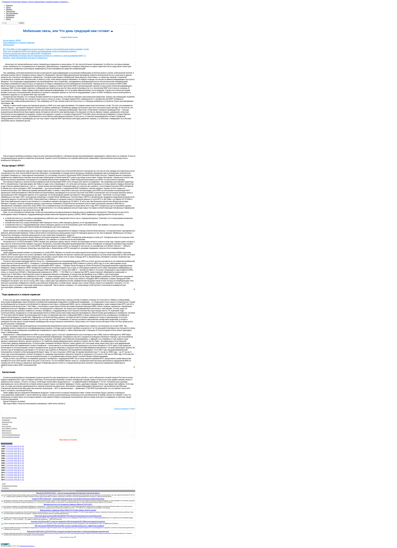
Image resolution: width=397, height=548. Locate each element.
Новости (9, 5)
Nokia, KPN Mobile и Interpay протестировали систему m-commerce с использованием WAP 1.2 (44, 56)
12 (23, 446)
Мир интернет (6, 430)
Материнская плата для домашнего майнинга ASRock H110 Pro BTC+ (68, 504)
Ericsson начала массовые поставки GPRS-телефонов (27, 53)
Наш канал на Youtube (68, 440)
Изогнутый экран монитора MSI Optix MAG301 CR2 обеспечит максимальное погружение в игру (68, 516)
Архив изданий (6, 444)
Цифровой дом (7, 422)
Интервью (10, 17)
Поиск (22, 23)
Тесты (8, 7)
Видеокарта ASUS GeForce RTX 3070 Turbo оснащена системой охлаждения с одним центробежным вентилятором (68, 531)
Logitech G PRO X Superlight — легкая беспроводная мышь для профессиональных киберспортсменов (68, 499)
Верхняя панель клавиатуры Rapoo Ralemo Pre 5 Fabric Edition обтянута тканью (68, 510)
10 (18, 446)
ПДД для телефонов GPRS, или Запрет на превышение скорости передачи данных (39, 51)
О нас (4, 484)
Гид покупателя (12, 13)
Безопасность (7, 433)
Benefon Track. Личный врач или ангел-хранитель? (25, 58)
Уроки (8, 19)
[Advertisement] (69, 138)
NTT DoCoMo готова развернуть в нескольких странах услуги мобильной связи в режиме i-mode (46, 49)
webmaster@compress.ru (27, 546)
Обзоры (9, 9)
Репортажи (10, 15)
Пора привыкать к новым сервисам (18, 43)
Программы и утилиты (9, 428)
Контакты (5, 488)
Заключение (8, 45)
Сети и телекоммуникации (11, 435)
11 (21, 446)
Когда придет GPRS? (12, 40)
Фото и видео (6, 426)
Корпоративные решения (10, 437)
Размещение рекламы (9, 486)
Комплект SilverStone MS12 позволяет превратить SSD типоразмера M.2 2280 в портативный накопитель (68, 521)
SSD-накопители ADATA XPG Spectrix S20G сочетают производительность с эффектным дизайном (69, 526)
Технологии (10, 11)
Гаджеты (5, 424)
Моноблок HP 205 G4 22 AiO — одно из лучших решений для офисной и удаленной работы (68, 493)
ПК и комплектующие (9, 418)
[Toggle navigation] (69, 2)
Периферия (6, 420)
